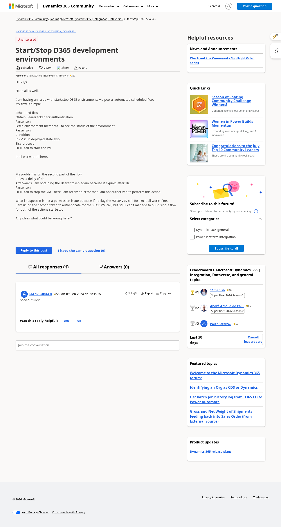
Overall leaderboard (253, 339)
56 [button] (249, 305)
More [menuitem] (150, 6)
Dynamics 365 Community (68, 6)
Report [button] (82, 67)
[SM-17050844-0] (24, 294)
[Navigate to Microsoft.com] (21, 6)
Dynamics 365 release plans (210, 451)
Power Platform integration (216, 237)
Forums (54, 19)
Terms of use (239, 497)
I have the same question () (81, 250)
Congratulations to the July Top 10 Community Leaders (235, 148)
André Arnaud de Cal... (227, 306)
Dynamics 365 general (212, 230)
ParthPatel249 (220, 324)
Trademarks (260, 497)
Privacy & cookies (213, 497)
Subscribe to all (226, 248)
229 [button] (73, 75)
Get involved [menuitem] (107, 6)
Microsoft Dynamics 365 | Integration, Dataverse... (92, 19)
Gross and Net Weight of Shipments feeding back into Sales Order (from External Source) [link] (221, 416)
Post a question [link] (255, 6)
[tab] (48, 269)
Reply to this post (33, 250)
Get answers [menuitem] (131, 6)
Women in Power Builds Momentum (232, 123)
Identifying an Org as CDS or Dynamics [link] (224, 387)
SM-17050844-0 (60, 75)
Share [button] (65, 67)
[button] (214, 6)
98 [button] (230, 290)
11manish (217, 290)
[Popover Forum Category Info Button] (256, 211)
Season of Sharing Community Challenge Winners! (231, 101)
